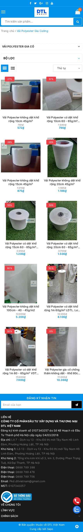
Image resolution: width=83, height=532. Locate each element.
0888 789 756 (25, 476)
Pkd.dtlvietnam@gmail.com (27, 481)
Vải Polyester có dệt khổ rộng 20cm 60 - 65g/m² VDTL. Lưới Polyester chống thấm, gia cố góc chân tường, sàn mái (62, 245)
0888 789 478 (25, 472)
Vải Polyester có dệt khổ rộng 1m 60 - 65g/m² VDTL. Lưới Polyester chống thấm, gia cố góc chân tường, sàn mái (21, 371)
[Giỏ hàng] (77, 12)
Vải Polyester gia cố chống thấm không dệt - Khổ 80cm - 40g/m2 (62, 371)
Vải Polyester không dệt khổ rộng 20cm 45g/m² (62, 182)
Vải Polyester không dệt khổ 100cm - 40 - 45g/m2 (21, 308)
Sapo (50, 528)
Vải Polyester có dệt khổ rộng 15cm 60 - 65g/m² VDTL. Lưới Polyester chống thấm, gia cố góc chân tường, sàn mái (21, 245)
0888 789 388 (25, 467)
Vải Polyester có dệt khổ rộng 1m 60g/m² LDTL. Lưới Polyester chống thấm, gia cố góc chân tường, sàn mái (62, 308)
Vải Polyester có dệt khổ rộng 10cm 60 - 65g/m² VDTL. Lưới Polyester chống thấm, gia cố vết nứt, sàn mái (62, 119)
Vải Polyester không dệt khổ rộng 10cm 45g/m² (21, 119)
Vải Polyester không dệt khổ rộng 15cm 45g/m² (21, 182)
